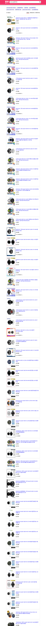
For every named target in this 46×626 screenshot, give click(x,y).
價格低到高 (32, 12)
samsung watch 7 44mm (11, 7)
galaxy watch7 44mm (26, 9)
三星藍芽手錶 (20, 7)
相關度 (27, 12)
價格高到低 (37, 12)
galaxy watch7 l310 (10, 9)
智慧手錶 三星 (18, 9)
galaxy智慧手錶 (32, 7)
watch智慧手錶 (35, 9)
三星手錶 (26, 7)
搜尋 (40, 2)
